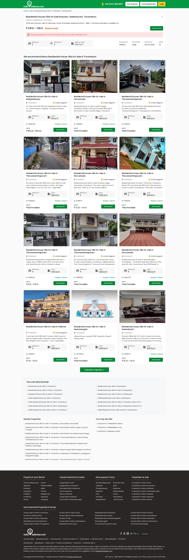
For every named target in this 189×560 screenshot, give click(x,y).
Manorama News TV (70, 539)
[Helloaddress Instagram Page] (127, 534)
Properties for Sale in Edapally (142, 494)
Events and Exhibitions (64, 543)
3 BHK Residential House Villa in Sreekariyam (114, 398)
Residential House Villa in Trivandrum (42, 386)
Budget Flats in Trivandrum (69, 486)
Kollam (43, 483)
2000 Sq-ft (103, 195)
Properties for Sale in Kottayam (143, 488)
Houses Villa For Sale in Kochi (69, 513)
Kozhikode (27, 497)
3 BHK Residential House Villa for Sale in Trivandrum (47, 402)
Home (26, 11)
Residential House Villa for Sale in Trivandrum (45, 390)
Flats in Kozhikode (66, 494)
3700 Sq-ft (55, 272)
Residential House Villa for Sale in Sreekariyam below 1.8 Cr (120, 406)
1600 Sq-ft (103, 118)
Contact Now (156, 28)
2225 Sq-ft (103, 272)
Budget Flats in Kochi (67, 483)
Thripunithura (117, 497)
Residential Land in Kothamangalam (108, 518)
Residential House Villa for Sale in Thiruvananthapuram (137, 97)
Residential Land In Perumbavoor (35, 521)
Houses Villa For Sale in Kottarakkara (72, 521)
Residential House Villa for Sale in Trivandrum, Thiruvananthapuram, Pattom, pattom (57, 459)
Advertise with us (89, 543)
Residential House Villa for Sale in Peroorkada (89, 97)
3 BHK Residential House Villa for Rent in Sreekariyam (117, 410)
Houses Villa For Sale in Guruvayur (143, 518)
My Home (77, 543)
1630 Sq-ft (55, 195)
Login (162, 4)
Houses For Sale (65, 518)
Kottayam (27, 488)
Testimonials (50, 543)
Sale (31, 11)
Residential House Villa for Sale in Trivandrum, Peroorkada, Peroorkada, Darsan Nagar (57, 433)
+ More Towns (118, 499)
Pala (97, 494)
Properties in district (110, 423)
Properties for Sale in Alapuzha (143, 497)
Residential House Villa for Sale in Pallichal (46, 326)
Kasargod (44, 499)
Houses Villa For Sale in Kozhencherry (144, 521)
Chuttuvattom (85, 539)
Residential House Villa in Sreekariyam (112, 386)
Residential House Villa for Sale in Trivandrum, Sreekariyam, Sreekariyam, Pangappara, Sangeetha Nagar (57, 454)
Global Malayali (110, 539)
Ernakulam (27, 491)
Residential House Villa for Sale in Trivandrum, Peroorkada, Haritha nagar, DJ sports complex (56, 428)
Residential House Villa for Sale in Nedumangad (89, 328)
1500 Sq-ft (151, 118)
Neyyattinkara (101, 499)
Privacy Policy (147, 557)
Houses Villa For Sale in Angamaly (35, 518)
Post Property (132, 4)
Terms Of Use (156, 557)
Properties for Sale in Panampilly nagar (146, 491)
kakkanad (116, 488)
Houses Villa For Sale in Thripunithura (144, 516)
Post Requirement (149, 4)
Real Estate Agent (101, 521)
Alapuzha (27, 486)
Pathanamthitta (46, 486)
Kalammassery (118, 491)
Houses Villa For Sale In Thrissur (142, 513)
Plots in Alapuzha (66, 491)
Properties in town (110, 427)
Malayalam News (42, 539)
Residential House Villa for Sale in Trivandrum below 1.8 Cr (119, 402)
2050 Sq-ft (151, 348)
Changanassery (101, 488)
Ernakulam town (118, 483)
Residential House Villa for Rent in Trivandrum (45, 394)
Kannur (26, 499)
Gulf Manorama (97, 539)
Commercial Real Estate (139, 524)
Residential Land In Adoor (68, 524)
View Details (60, 130)
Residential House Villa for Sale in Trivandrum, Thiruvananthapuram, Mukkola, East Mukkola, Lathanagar (56, 444)
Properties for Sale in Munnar (142, 499)
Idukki (43, 488)
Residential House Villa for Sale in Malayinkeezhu (42, 97)
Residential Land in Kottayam (105, 513)
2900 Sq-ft (151, 272)
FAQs (163, 557)
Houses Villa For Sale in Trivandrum (36, 513)
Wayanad (44, 497)
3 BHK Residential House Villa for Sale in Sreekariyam (47, 406)
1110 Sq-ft (54, 118)
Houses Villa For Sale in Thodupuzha (36, 524)
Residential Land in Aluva (103, 516)
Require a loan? (51, 28)
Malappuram (45, 494)
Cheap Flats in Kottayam (68, 497)
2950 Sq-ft (55, 348)
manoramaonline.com (74, 557)
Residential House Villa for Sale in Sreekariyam (137, 328)
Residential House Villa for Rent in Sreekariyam (115, 394)
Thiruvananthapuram (31, 483)
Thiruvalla (99, 497)
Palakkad (27, 494)
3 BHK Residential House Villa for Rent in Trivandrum (47, 410)
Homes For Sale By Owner (33, 516)
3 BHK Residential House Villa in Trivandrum (44, 398)
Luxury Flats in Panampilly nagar (71, 499)
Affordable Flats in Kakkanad (70, 488)
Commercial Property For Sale (105, 524)
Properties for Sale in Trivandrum (143, 486)
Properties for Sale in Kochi (141, 483)
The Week (121, 539)
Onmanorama (56, 539)
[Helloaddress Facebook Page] (121, 533)
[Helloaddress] (34, 4)
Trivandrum (56, 11)
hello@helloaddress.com (103, 551)
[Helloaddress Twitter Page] (124, 533)
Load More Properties (93, 370)
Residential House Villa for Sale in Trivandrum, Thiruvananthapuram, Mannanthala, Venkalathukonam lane (56, 438)
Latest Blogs (39, 543)
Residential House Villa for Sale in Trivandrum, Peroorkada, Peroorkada (51, 423)
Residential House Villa (43, 11)
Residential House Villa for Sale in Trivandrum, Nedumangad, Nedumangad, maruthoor (58, 449)
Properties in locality (109, 431)
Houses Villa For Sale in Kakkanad (71, 516)
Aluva (115, 486)
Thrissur (43, 491)
